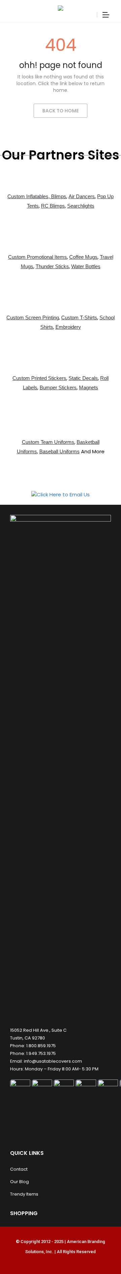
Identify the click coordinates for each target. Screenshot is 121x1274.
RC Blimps (53, 206)
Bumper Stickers (58, 387)
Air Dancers (82, 196)
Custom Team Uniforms (48, 442)
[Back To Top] (101, 1250)
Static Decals (83, 378)
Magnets (88, 387)
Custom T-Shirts (79, 317)
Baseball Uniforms (59, 451)
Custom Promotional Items (37, 257)
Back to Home (60, 110)
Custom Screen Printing (32, 317)
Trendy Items (24, 1194)
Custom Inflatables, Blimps (36, 196)
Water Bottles (85, 266)
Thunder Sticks (52, 266)
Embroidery (68, 327)
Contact (19, 1169)
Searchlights (80, 206)
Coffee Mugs (83, 257)
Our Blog (19, 1181)
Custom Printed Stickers (39, 378)
